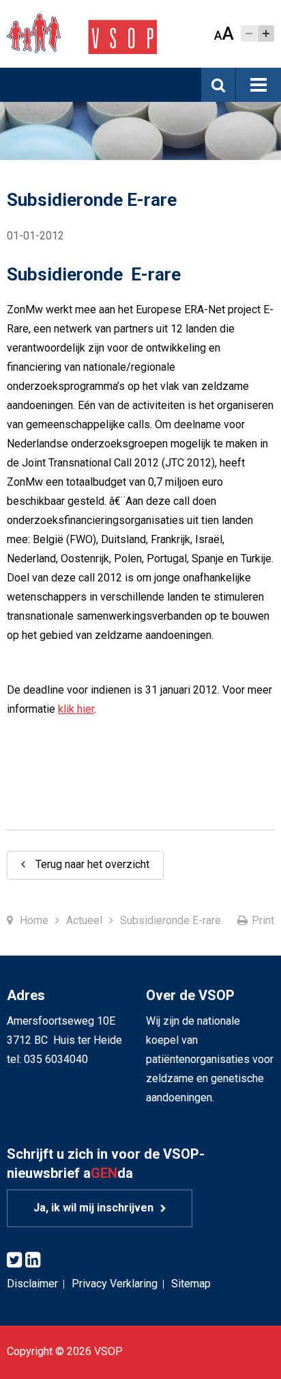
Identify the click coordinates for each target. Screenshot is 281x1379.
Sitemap (191, 1283)
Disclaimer (32, 1283)
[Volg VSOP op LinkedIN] (32, 1260)
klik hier (76, 708)
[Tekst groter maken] (266, 33)
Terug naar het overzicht (92, 864)
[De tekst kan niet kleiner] (249, 33)
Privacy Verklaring (115, 1283)
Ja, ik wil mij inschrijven (93, 1207)
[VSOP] (82, 33)
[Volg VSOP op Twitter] (14, 1260)
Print (263, 920)
